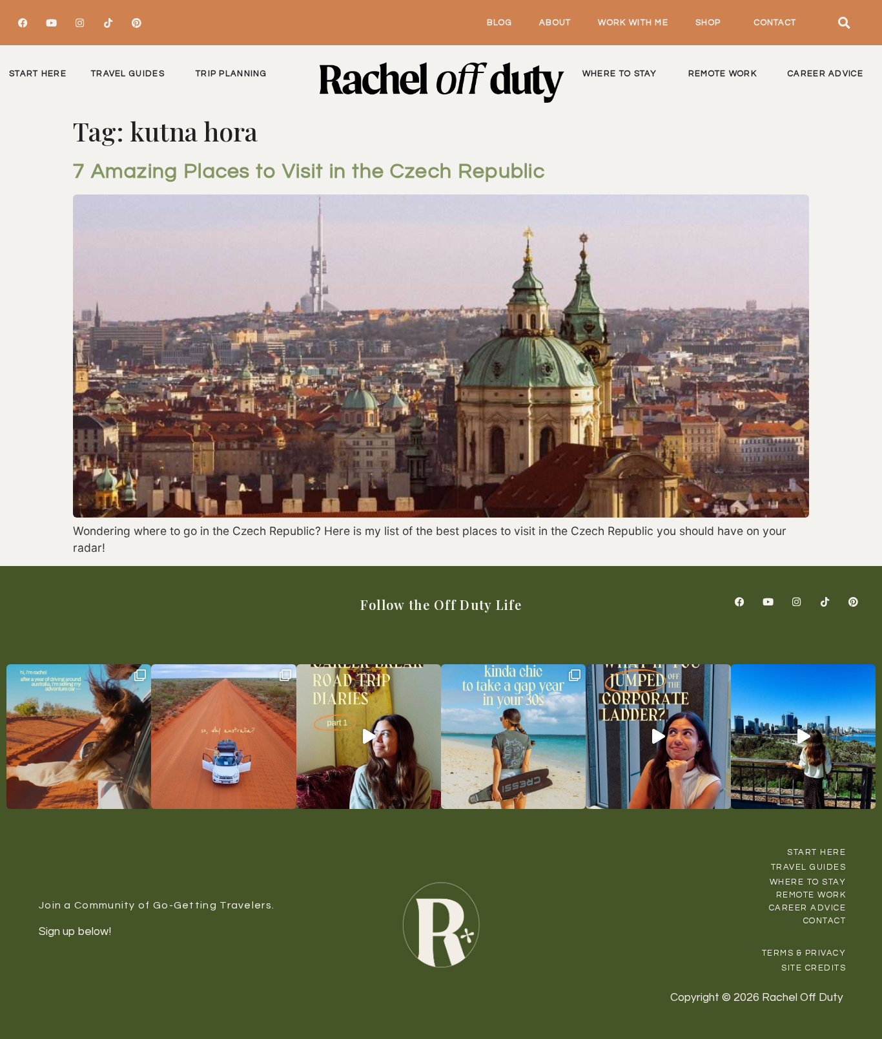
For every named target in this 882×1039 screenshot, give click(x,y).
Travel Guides (128, 73)
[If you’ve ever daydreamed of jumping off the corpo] (658, 736)
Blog (499, 22)
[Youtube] (51, 22)
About (555, 22)
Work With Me (633, 22)
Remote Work (722, 73)
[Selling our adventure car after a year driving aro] (78, 736)
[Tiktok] (108, 22)
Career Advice (825, 73)
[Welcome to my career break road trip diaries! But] (368, 736)
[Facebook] (22, 22)
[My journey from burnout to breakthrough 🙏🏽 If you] (803, 736)
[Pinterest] (136, 22)
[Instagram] (79, 22)
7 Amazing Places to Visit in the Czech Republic (309, 171)
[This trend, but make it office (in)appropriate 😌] (513, 736)
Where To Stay (619, 73)
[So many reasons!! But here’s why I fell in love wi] (223, 736)
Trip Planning (231, 73)
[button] (845, 23)
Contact (775, 22)
